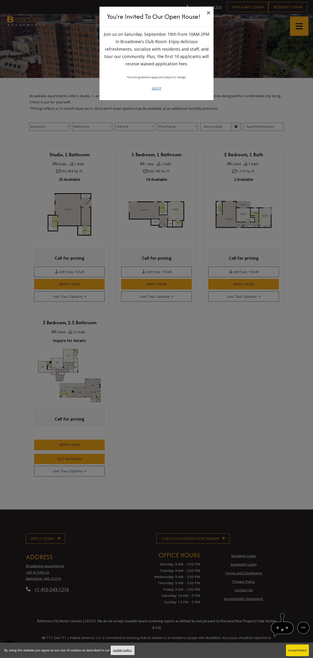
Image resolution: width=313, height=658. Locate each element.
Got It (156, 88)
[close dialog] (208, 13)
